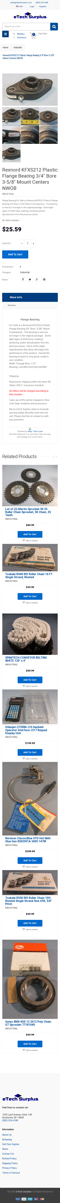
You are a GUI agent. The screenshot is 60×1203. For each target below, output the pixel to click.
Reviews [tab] (12, 305)
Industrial (18, 47)
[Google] (37, 279)
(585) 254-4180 (10, 1120)
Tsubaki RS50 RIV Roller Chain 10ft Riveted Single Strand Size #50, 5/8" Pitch (28, 901)
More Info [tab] (16, 297)
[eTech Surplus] (30, 15)
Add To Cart (15, 254)
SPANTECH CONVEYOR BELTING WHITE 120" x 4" (26, 659)
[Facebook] (22, 279)
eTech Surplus (23, 1191)
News (5, 1149)
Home (5, 47)
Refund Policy (9, 1158)
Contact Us (8, 1153)
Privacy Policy (9, 1168)
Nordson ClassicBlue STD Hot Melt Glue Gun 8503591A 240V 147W (28, 840)
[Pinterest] (44, 279)
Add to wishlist (12, 220)
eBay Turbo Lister (35, 431)
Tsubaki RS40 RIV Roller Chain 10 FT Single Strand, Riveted (28, 576)
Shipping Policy (10, 1163)
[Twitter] (29, 279)
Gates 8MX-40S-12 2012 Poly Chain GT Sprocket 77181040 (28, 1023)
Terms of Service (11, 1172)
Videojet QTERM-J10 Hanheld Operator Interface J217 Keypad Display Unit (26, 730)
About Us (7, 1134)
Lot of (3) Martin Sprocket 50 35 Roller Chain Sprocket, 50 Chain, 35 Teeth (28, 512)
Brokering (7, 1139)
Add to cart (30, 534)
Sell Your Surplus (10, 1144)
